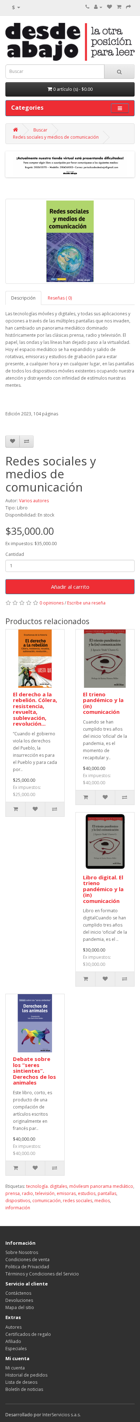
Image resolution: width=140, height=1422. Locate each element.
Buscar (40, 130)
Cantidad (14, 554)
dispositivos (17, 1201)
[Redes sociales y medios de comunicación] (70, 241)
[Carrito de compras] (119, 7)
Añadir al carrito (70, 586)
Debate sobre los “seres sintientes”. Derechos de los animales (34, 1070)
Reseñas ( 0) (60, 298)
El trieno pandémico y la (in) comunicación (103, 703)
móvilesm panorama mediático (101, 1186)
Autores (13, 1327)
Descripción (23, 298)
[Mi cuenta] (98, 7)
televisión (45, 1193)
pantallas (107, 1193)
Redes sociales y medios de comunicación (56, 137)
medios (102, 1201)
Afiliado (13, 1341)
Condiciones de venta (27, 1259)
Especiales (16, 1349)
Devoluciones (19, 1300)
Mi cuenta (15, 1368)
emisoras (66, 1193)
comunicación (46, 1201)
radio (27, 1193)
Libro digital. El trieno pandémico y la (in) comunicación (103, 889)
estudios (86, 1193)
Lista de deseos (21, 1382)
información (17, 1208)
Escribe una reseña (86, 603)
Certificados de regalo (28, 1334)
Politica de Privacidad (27, 1267)
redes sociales (77, 1201)
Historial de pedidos (26, 1375)
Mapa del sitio (19, 1307)
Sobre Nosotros (21, 1252)
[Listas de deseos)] (109, 7)
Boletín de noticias (24, 1389)
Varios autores (34, 501)
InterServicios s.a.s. (61, 1415)
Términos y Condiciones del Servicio (42, 1274)
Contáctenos (18, 1293)
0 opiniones (51, 603)
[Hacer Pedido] (128, 7)
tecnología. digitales (46, 1186)
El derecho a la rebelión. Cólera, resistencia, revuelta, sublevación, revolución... (35, 709)
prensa (12, 1193)
